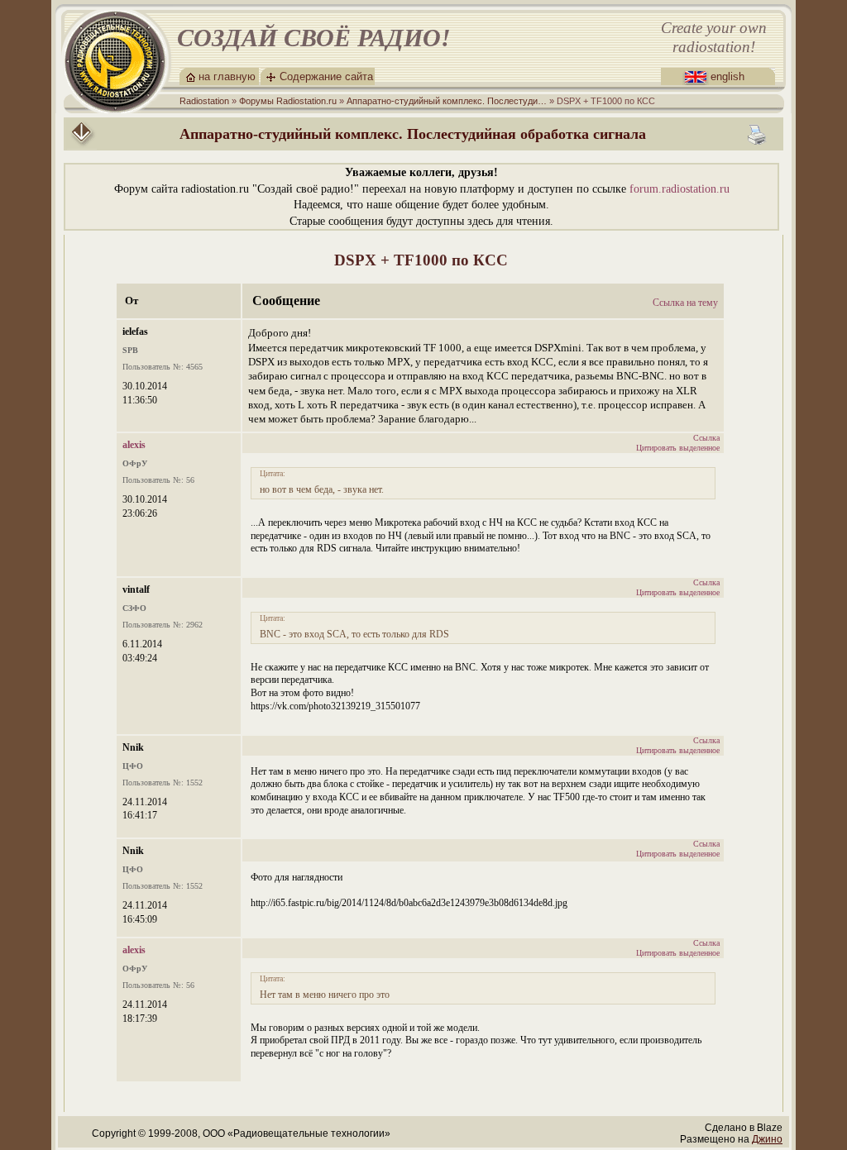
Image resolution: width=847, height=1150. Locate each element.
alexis (134, 445)
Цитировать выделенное (678, 447)
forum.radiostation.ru (679, 189)
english (727, 76)
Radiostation (204, 101)
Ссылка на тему (685, 302)
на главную (227, 76)
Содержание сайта (326, 76)
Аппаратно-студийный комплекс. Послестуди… (447, 101)
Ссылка (706, 437)
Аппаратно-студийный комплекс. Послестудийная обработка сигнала (412, 134)
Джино (767, 1139)
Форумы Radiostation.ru (288, 101)
